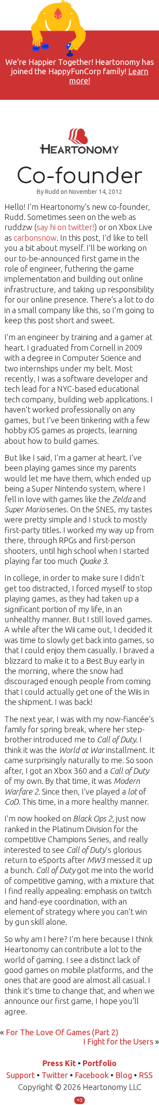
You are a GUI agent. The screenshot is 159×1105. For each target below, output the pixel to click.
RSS (146, 1075)
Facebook (92, 1075)
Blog (123, 1075)
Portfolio (100, 1063)
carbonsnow (35, 237)
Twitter (55, 1075)
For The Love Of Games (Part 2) (62, 1032)
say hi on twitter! (66, 227)
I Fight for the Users (118, 1041)
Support (20, 1075)
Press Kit (59, 1063)
